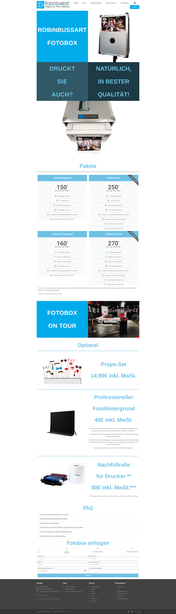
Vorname (41, 556)
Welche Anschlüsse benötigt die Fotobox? (54, 519)
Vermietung (124, 3)
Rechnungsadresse (97, 551)
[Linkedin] (139, 611)
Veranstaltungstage (94, 568)
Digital (76, 3)
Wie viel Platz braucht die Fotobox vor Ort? (54, 514)
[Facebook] (132, 611)
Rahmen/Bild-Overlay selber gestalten (53, 536)
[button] (134, 3)
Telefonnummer (93, 562)
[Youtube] (129, 611)
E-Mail (40, 562)
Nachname (92, 556)
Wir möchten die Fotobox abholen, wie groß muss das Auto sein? (61, 527)
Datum (39, 551)
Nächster (88, 575)
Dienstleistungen (96, 3)
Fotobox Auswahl (66, 552)
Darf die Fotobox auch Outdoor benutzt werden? (56, 532)
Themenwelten (110, 3)
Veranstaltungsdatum (45, 568)
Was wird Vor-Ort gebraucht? (49, 523)
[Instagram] (136, 611)
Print (83, 3)
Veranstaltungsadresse (132, 551)
